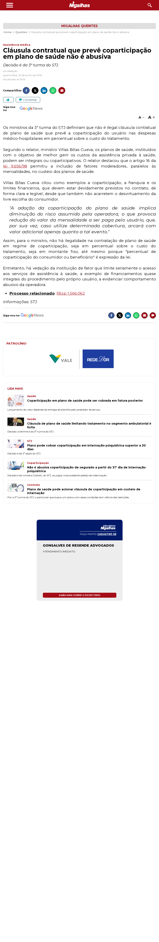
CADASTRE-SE (106, 534)
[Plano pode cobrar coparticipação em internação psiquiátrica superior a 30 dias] (17, 445)
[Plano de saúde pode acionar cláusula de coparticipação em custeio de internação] (17, 489)
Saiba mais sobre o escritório (79, 595)
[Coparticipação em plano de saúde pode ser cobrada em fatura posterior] (17, 401)
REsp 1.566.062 (71, 293)
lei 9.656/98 (15, 166)
